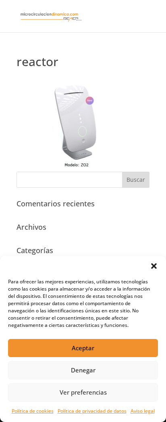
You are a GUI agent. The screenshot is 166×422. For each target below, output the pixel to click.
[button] (154, 266)
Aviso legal (143, 410)
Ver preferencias (83, 392)
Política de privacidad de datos (92, 410)
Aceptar (83, 348)
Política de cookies (33, 410)
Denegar (83, 370)
